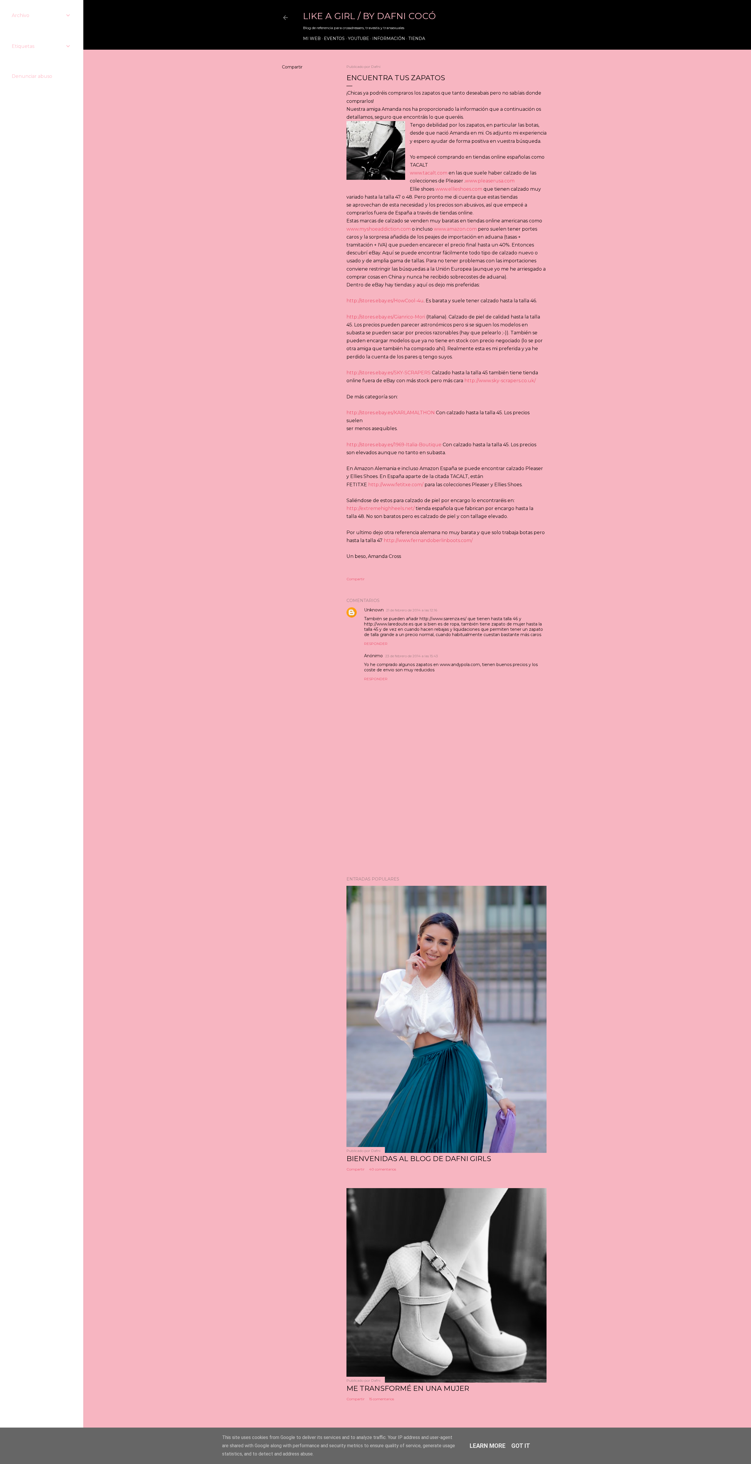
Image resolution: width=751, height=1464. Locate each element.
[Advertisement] (446, 820)
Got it (520, 1445)
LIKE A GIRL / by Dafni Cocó (369, 16)
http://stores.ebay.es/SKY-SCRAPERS (388, 372)
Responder (376, 643)
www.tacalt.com (428, 173)
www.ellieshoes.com (458, 189)
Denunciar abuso (32, 76)
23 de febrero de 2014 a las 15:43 (411, 656)
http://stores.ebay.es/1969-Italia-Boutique (394, 444)
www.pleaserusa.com (490, 181)
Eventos (334, 38)
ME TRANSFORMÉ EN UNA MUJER (407, 1388)
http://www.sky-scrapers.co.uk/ (500, 380)
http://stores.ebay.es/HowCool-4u (385, 300)
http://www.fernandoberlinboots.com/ (428, 540)
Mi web (312, 38)
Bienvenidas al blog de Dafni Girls (418, 1158)
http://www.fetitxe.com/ (395, 484)
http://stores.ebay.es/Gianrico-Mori (385, 317)
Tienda (416, 38)
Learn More (487, 1445)
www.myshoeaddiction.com (378, 229)
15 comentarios (381, 1399)
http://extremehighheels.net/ (380, 508)
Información (388, 38)
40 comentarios (382, 1169)
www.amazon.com (455, 229)
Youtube (358, 38)
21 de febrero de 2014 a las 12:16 (411, 610)
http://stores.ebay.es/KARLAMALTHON (390, 412)
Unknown (374, 610)
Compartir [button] (292, 67)
